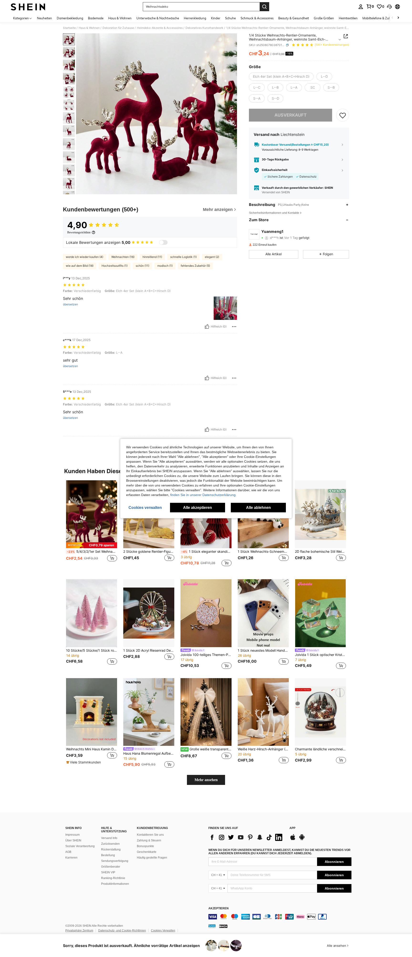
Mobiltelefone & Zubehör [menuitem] (379, 18)
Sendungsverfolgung (114, 861)
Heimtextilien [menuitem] (348, 18)
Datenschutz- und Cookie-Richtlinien (122, 930)
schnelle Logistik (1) (183, 257)
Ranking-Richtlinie (113, 878)
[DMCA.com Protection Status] (223, 926)
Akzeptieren (218, 908)
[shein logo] (28, 6)
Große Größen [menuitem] (324, 18)
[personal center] (361, 7)
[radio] (281, 76)
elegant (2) (212, 257)
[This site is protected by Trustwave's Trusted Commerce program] (212, 926)
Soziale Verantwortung (80, 846)
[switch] (163, 242)
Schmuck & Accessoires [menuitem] (257, 18)
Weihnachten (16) (122, 257)
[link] (370, 6)
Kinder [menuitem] (215, 18)
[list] (246, 837)
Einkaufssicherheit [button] (275, 170)
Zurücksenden (110, 843)
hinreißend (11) (152, 257)
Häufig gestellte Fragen (152, 857)
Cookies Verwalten (163, 930)
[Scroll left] (392, 18)
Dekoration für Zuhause (118, 28)
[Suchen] (264, 6)
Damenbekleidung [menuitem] (70, 18)
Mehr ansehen (206, 780)
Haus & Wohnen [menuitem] (120, 18)
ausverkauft (290, 115)
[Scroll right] (398, 18)
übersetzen (70, 304)
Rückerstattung (111, 849)
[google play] (302, 839)
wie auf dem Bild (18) (79, 265)
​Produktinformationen (115, 883)
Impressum (72, 834)
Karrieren (71, 857)
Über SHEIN (73, 840)
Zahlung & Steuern (149, 840)
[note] (91, 545)
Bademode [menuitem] (95, 18)
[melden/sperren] (234, 326)
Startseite (69, 28)
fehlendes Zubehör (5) (195, 265)
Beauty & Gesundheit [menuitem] (293, 18)
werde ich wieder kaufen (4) (84, 257)
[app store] (292, 839)
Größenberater (110, 866)
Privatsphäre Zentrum (79, 930)
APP (292, 828)
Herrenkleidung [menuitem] (195, 18)
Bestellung (108, 855)
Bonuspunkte (145, 846)
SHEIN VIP (108, 872)
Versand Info (109, 838)
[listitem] (91, 525)
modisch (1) (165, 265)
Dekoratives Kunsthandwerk (204, 28)
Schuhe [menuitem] (230, 18)
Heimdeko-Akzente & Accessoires (160, 28)
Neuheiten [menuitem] (44, 18)
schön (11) (142, 265)
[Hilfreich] (207, 326)
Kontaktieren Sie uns (150, 834)
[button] (389, 7)
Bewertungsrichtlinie (79, 232)
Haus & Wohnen (89, 28)
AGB (68, 852)
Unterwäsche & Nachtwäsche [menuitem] (157, 18)
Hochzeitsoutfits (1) (115, 265)
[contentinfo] (279, 917)
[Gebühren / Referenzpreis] (270, 54)
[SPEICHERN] (342, 115)
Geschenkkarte (146, 852)
